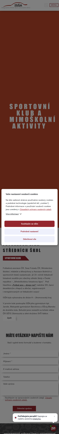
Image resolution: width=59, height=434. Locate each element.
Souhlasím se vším (29, 224)
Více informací (12, 214)
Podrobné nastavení (29, 231)
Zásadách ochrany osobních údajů (35, 209)
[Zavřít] (54, 416)
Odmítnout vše (29, 239)
